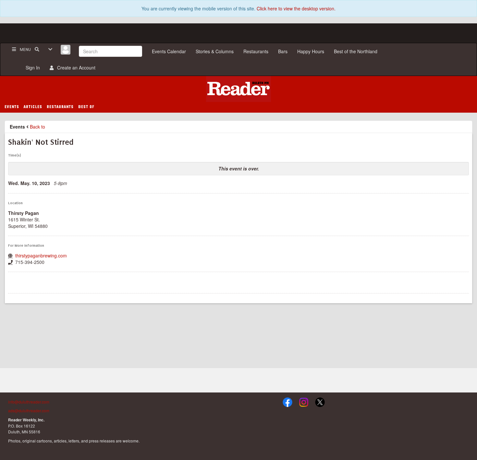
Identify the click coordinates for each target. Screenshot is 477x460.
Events (17, 126)
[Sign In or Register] (65, 50)
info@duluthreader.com (28, 401)
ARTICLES (33, 107)
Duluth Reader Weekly (238, 89)
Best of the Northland (355, 51)
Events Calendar (169, 51)
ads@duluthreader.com (28, 410)
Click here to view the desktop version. (296, 8)
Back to (37, 126)
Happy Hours (310, 51)
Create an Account (75, 67)
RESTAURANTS (60, 107)
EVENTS (12, 107)
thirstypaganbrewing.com (41, 255)
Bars (282, 51)
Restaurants (255, 51)
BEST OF (86, 107)
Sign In (31, 67)
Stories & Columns (215, 51)
